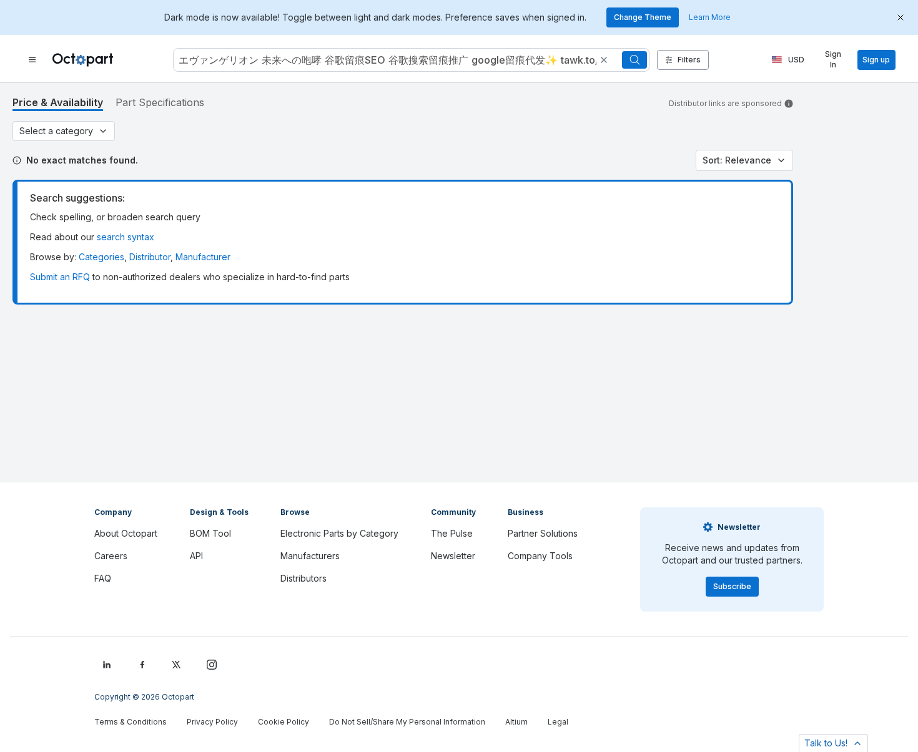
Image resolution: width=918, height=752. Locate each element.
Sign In (833, 59)
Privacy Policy (212, 721)
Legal (558, 721)
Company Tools (540, 555)
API (196, 555)
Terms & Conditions (130, 721)
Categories (101, 256)
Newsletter (453, 555)
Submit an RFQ (60, 276)
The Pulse (452, 533)
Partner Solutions (543, 533)
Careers (110, 555)
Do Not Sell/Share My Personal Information (407, 721)
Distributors (303, 578)
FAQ (102, 578)
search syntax (125, 237)
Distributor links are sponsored (725, 103)
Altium (516, 721)
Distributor (149, 256)
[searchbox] (411, 60)
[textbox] (386, 60)
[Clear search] (603, 59)
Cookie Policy (283, 721)
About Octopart (125, 533)
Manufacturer (202, 256)
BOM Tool (210, 533)
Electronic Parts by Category (339, 533)
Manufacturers (310, 555)
